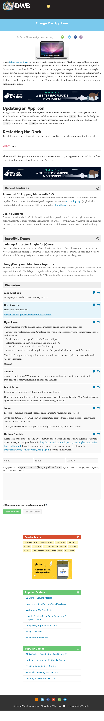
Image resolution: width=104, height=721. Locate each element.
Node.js (27, 550)
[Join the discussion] (62, 37)
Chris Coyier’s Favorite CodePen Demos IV (46, 654)
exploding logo (73, 201)
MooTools (73, 546)
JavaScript (37, 546)
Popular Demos (34, 648)
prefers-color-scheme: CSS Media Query (45, 660)
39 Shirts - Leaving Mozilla (39, 597)
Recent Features (17, 188)
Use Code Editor (32, 511)
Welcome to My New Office (39, 610)
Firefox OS (72, 542)
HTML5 (27, 546)
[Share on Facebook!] (75, 37)
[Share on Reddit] (81, 37)
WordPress (69, 550)
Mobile (63, 546)
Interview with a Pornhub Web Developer (46, 603)
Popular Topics (33, 537)
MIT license (55, 706)
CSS (57, 542)
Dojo (63, 542)
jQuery (47, 546)
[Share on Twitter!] (69, 37)
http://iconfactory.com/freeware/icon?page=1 (26, 449)
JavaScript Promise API (37, 637)
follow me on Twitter (19, 61)
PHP (48, 550)
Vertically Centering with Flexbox (42, 672)
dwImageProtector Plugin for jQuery (28, 244)
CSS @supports (13, 213)
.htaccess (28, 542)
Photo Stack (60, 205)
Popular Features (36, 592)
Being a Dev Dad (34, 631)
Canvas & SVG (47, 542)
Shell (60, 550)
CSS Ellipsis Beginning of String (41, 666)
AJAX (36, 542)
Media (55, 546)
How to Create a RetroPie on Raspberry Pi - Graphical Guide (47, 618)
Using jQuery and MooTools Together (28, 264)
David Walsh (11, 305)
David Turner (11, 387)
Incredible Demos (17, 238)
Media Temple (82, 706)
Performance (38, 550)
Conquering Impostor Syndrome (41, 625)
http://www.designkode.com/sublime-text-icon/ (27, 314)
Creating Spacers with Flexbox (41, 678)
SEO (54, 550)
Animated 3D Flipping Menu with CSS (28, 194)
